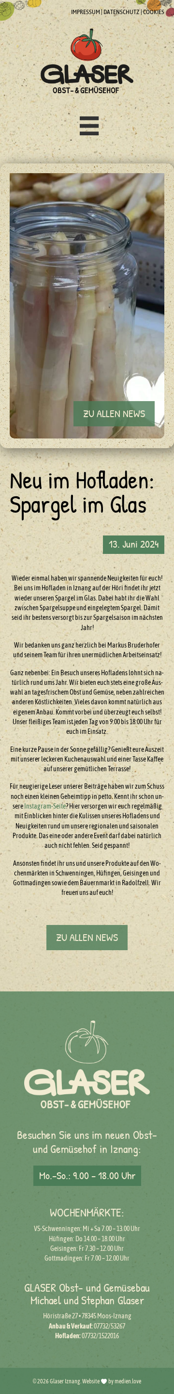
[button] (114, 413)
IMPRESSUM (85, 12)
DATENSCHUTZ (121, 12)
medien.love (128, 1381)
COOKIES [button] (153, 12)
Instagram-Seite (45, 806)
